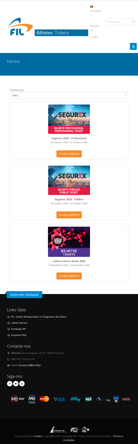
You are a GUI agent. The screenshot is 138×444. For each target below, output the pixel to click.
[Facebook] (9, 383)
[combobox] (69, 95)
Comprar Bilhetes (69, 153)
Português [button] (96, 10)
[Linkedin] (22, 383)
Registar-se (95, 28)
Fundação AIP (18, 328)
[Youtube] (16, 383)
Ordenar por (17, 90)
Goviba (38, 436)
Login (95, 36)
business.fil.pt (18, 335)
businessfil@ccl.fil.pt (30, 365)
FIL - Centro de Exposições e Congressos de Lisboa (38, 316)
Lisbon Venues (19, 322)
